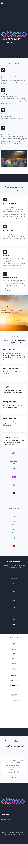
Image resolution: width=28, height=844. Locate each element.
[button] (25, 4)
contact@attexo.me (6, 819)
